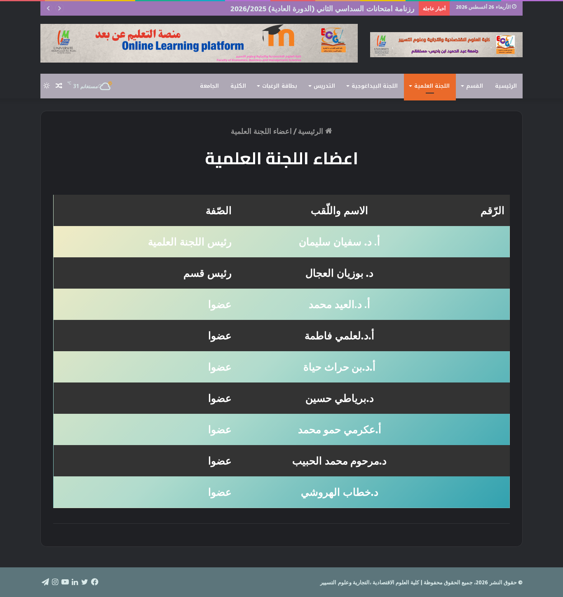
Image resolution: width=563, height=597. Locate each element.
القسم (474, 86)
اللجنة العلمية (432, 86)
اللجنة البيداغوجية (375, 86)
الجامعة (209, 86)
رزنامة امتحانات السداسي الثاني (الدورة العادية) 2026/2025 (322, 8)
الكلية (238, 86)
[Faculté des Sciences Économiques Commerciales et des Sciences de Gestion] (446, 44)
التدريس (324, 86)
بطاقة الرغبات (279, 86)
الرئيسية (506, 86)
